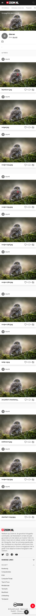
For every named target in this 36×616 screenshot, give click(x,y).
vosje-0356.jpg (7, 245)
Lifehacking (5, 595)
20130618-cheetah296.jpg (10, 400)
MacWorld (5, 592)
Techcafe (5, 589)
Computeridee (6, 572)
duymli (15, 37)
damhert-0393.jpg (8, 517)
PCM (3, 575)
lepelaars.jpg (7, 90)
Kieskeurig (5, 568)
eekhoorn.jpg (7, 442)
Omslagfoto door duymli (10, 13)
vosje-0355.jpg (7, 207)
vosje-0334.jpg (7, 165)
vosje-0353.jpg (7, 479)
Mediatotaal (5, 585)
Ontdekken (5, 8)
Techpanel (5, 599)
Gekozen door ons (18, 8)
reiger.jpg (5, 127)
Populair (29, 8)
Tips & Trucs (6, 582)
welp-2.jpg (6, 362)
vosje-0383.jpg (7, 324)
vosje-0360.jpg (7, 282)
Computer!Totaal (7, 578)
